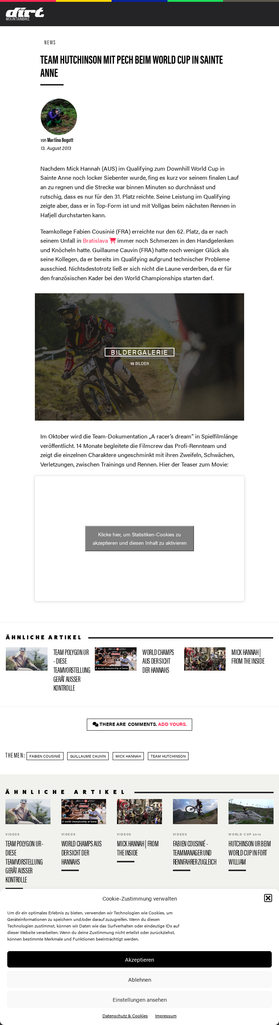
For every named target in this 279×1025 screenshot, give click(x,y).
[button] (268, 898)
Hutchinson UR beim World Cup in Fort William (251, 837)
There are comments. (142, 724)
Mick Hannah (128, 756)
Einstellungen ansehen (140, 999)
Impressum (166, 1015)
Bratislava (96, 240)
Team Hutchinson (168, 756)
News (50, 42)
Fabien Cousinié (44, 756)
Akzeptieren (139, 959)
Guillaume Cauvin (88, 756)
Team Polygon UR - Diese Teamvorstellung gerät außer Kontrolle (47, 671)
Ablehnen (139, 979)
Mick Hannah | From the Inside (225, 659)
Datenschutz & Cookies (125, 1015)
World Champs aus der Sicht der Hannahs (136, 662)
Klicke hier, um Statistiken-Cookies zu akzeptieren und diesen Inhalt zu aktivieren (140, 538)
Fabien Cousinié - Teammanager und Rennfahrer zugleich (195, 837)
